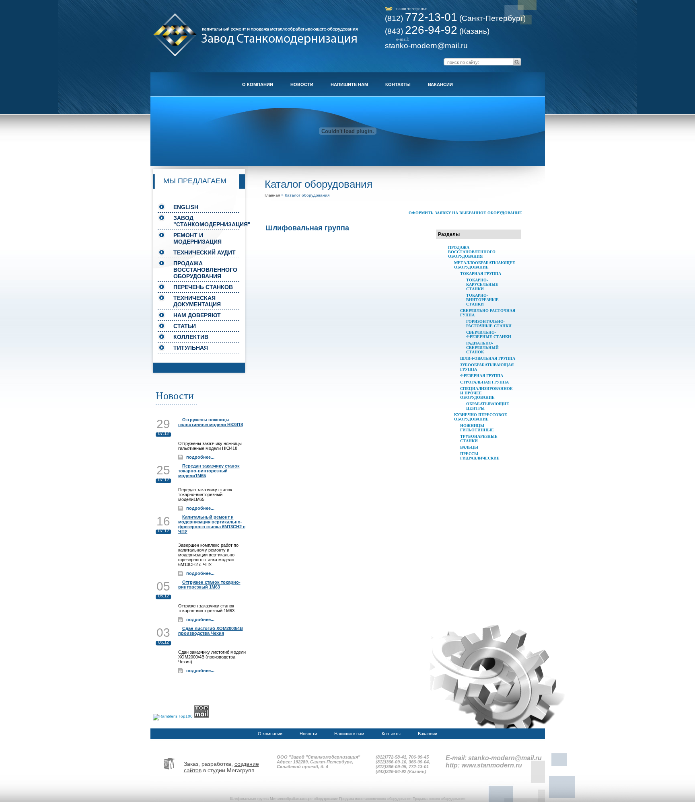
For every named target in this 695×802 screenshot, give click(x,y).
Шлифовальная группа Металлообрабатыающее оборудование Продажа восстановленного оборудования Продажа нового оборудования (347, 799)
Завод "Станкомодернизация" (206, 221)
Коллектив (190, 337)
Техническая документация (197, 301)
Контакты (398, 84)
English (185, 207)
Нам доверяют (197, 315)
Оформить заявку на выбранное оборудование (465, 213)
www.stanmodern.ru (491, 765)
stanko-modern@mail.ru (426, 45)
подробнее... (200, 457)
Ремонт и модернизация (197, 238)
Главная (272, 195)
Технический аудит (204, 252)
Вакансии (440, 84)
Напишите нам (349, 84)
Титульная (190, 348)
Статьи (184, 326)
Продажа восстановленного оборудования (205, 269)
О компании (257, 84)
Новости (301, 84)
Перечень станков (203, 287)
